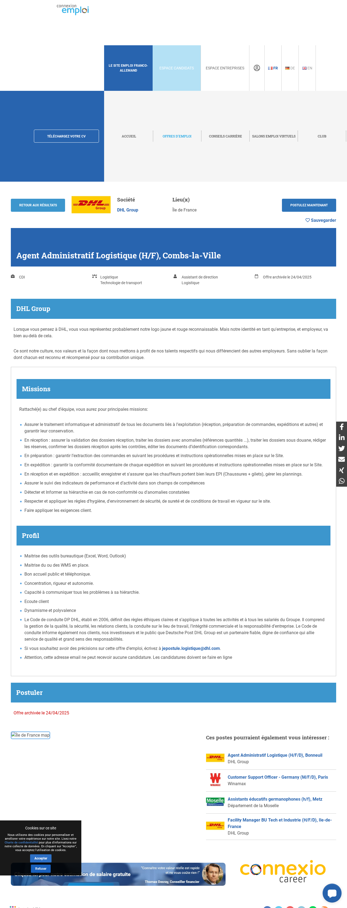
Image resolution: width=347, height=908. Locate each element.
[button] (332, 893)
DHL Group (127, 210)
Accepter (40, 858)
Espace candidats (176, 68)
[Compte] (257, 68)
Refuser (40, 869)
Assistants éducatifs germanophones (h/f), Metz (275, 799)
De (292, 68)
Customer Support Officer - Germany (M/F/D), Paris (278, 777)
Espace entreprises (225, 68)
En (309, 68)
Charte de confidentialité (21, 842)
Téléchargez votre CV (66, 136)
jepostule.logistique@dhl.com (191, 648)
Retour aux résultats (38, 205)
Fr (275, 68)
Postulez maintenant (309, 205)
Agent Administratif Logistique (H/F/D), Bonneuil (275, 755)
